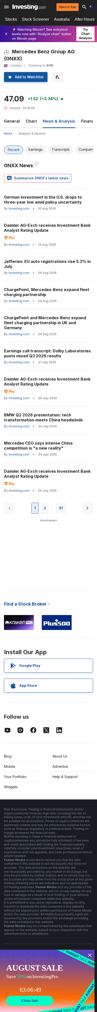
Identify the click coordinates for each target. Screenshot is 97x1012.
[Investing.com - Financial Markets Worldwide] (29, 7)
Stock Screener (35, 19)
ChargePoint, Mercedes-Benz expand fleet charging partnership (46, 292)
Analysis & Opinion (32, 133)
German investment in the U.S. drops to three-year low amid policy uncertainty (43, 200)
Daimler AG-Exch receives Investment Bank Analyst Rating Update (47, 228)
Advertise (60, 766)
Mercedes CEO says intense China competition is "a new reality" (38, 446)
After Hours (85, 19)
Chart (31, 121)
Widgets (11, 787)
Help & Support (65, 777)
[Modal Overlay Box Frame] (47, 981)
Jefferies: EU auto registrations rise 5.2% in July (47, 264)
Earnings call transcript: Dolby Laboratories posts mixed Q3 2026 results (47, 353)
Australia (62, 19)
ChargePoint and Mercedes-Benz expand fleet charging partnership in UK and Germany (45, 322)
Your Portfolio (15, 777)
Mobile (9, 766)
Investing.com (19, 208)
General (12, 121)
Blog (7, 756)
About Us (59, 756)
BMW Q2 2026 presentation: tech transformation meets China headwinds (43, 417)
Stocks (11, 19)
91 (61, 508)
